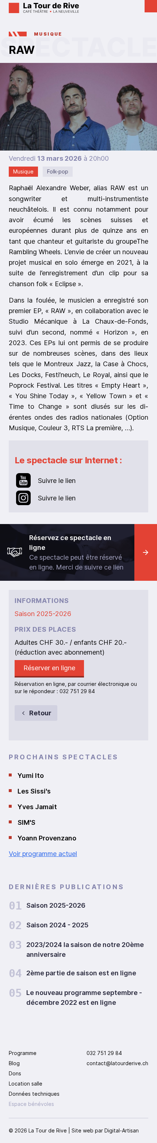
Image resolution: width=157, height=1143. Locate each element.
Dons (15, 1073)
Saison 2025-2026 (43, 614)
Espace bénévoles (31, 1104)
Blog (14, 1063)
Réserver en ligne (49, 668)
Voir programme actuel (43, 854)
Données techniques (34, 1094)
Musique (48, 34)
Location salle (25, 1083)
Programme (23, 1053)
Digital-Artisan (121, 1130)
